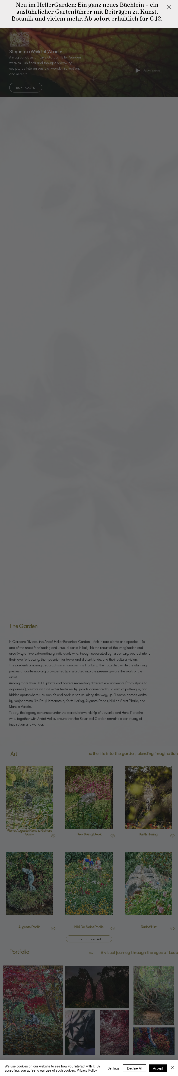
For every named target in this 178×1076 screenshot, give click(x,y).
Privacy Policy (87, 1070)
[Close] (172, 1068)
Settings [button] (113, 1068)
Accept (158, 1068)
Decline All (134, 1068)
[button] (169, 7)
